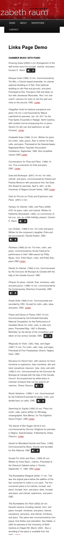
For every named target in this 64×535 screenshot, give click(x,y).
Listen (37, 102)
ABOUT (23, 22)
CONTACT (14, 29)
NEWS (12, 22)
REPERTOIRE (38, 22)
